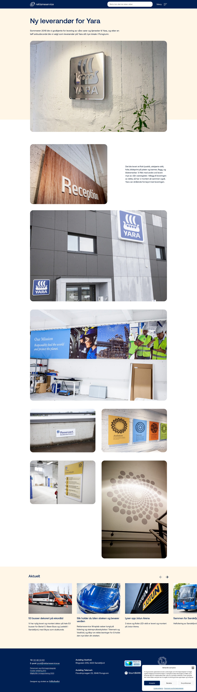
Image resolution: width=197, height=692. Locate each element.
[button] (193, 668)
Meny (159, 4)
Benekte (169, 683)
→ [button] (167, 576)
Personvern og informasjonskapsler (173, 688)
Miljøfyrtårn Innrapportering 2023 (42, 673)
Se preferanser (186, 683)
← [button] (160, 576)
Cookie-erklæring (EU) (38, 671)
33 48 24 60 (39, 660)
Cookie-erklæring (158, 688)
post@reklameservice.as (48, 663)
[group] (50, 612)
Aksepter (152, 683)
